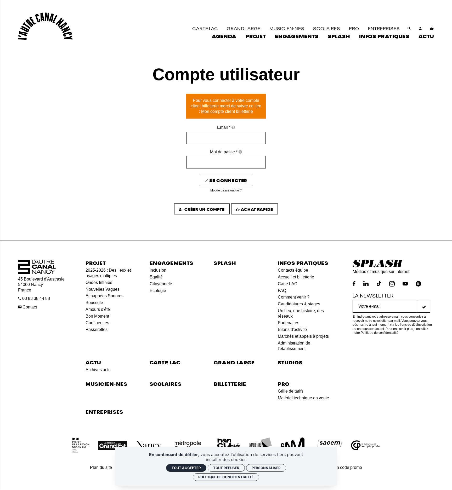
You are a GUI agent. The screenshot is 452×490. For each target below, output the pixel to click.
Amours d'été (98, 309)
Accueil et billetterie (296, 277)
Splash (225, 262)
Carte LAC (287, 284)
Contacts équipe (293, 270)
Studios (290, 362)
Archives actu (98, 369)
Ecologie (158, 290)
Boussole (94, 302)
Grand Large (234, 362)
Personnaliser (266, 468)
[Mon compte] (420, 29)
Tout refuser (226, 468)
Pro (284, 383)
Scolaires (165, 383)
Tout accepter (186, 468)
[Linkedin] (366, 284)
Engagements (171, 262)
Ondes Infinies (99, 282)
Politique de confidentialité (379, 333)
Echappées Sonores (104, 296)
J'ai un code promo (344, 467)
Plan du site (101, 467)
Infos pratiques (303, 262)
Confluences (97, 322)
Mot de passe (224, 152)
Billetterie (230, 383)
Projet (96, 262)
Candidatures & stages (299, 304)
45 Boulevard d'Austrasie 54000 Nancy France (41, 284)
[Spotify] (418, 284)
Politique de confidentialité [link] (226, 477)
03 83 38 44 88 (35, 298)
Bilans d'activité (292, 329)
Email (223, 127)
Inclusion (158, 270)
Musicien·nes (106, 383)
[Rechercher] (409, 29)
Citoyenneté (161, 284)
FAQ (282, 290)
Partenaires (288, 322)
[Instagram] (392, 284)
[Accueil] (45, 26)
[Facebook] (354, 284)
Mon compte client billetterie (227, 111)
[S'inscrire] (424, 306)
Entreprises (104, 411)
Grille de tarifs (290, 391)
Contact (29, 307)
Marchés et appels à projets (303, 336)
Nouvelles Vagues (103, 289)
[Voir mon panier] (432, 29)
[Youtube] (405, 284)
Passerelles (97, 329)
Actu (93, 362)
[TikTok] (378, 284)
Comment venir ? (293, 297)
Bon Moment (97, 316)
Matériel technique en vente (303, 398)
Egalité (156, 277)
